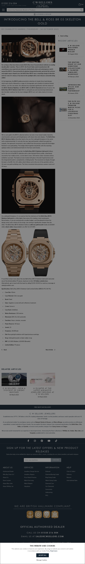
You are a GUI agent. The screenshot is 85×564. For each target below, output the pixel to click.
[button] (42, 560)
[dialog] (42, 553)
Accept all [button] (42, 555)
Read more (53, 551)
